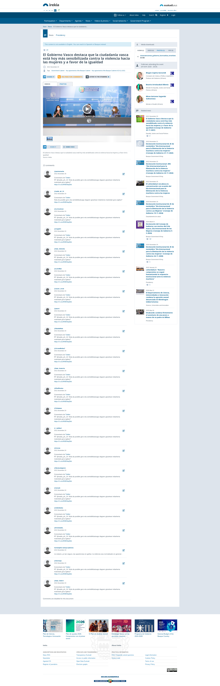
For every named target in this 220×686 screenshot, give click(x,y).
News (50, 26)
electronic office (172, 10)
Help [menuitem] (143, 15)
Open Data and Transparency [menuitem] (86, 652)
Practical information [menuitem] (120, 652)
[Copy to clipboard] (123, 174)
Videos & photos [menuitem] (102, 21)
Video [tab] (151, 50)
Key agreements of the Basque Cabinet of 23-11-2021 (108, 70)
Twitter (67, 178)
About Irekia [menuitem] (134, 15)
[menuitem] (152, 15)
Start (44, 26)
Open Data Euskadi (82, 661)
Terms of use (149, 661)
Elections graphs (82, 664)
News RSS (46, 655)
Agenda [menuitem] (78, 21)
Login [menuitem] (173, 15)
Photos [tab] (161, 50)
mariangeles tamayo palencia (63, 548)
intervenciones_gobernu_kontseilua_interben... (155, 56)
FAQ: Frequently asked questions (123, 655)
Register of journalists (50, 664)
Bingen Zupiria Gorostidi (156, 73)
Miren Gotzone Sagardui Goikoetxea (156, 97)
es (47, 10)
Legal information (151, 655)
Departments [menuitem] (65, 21)
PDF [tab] (170, 50)
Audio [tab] (140, 50)
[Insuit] (55, 10)
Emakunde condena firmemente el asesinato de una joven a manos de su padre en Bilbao (159, 315)
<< (44, 10)
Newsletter (46, 658)
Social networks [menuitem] (120, 21)
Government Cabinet (57, 70)
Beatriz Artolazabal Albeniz (157, 84)
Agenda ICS (47, 661)
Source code (116, 658)
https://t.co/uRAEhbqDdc (63, 184)
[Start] (51, 4)
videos (47, 84)
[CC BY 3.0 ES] (172, 670)
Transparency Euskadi (83, 655)
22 (47, 50)
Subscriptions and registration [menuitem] (54, 652)
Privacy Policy (150, 664)
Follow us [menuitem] (121, 15)
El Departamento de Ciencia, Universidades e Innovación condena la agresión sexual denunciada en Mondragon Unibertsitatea (157, 297)
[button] (49, 76)
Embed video (70, 147)
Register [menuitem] (163, 15)
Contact (157, 10)
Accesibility (163, 10)
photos (63, 84)
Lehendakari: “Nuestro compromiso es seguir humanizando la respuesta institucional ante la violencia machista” (158, 274)
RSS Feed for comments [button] (72, 77)
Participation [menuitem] (50, 21)
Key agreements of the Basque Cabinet (78, 70)
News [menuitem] (88, 21)
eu (49, 10)
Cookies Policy (150, 658)
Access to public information (85, 658)
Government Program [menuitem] (140, 21)
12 (150, 239)
